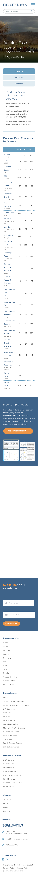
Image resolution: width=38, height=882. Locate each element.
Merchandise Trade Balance (9, 293)
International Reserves (9, 355)
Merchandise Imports (9, 314)
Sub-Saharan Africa (11, 747)
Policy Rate (8, 236)
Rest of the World (10, 735)
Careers (6, 811)
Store (5, 804)
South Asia (7, 739)
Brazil (5, 643)
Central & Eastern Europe (13, 702)
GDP (6, 161)
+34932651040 (12, 845)
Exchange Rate (8, 245)
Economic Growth (8, 186)
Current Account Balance (7, 268)
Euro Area (7, 650)
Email (6, 609)
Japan (5, 669)
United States (9, 681)
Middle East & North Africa (14, 728)
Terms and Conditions (13, 871)
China (5, 647)
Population (8, 155)
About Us (7, 800)
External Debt (7, 376)
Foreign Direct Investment (9, 344)
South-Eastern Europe (12, 743)
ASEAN (6, 698)
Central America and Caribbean (16, 705)
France (6, 654)
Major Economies (10, 724)
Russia (6, 673)
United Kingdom (10, 677)
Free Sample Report (16, 431)
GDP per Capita (7, 169)
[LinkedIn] (3, 859)
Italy (5, 666)
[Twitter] (7, 859)
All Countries (8, 684)
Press (5, 807)
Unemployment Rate (12, 775)
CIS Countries (9, 709)
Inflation (9, 221)
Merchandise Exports (9, 305)
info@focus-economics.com (18, 839)
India (5, 662)
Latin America (9, 720)
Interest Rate (8, 768)
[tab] (19, 71)
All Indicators (8, 787)
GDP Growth (8, 760)
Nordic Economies (11, 732)
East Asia (7, 713)
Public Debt (9, 214)
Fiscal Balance (7, 206)
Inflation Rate (9, 764)
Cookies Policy (22, 868)
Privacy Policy (9, 868)
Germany (7, 658)
